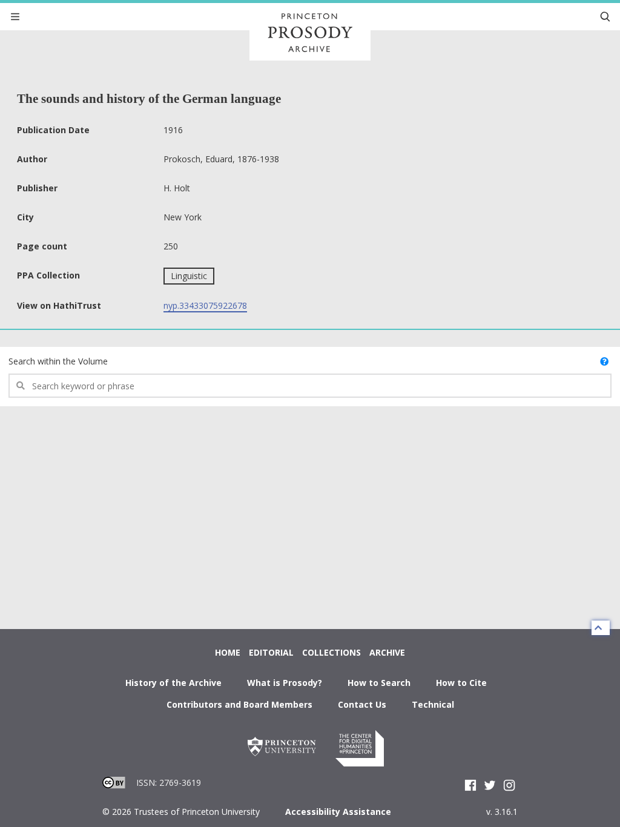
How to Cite (461, 682)
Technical (433, 704)
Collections (331, 652)
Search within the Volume (58, 361)
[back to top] (601, 628)
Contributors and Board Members (239, 704)
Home (227, 652)
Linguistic (189, 276)
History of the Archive (173, 682)
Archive (387, 652)
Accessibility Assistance (338, 811)
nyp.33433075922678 (205, 305)
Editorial (271, 652)
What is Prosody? (284, 682)
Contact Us (362, 704)
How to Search (379, 682)
